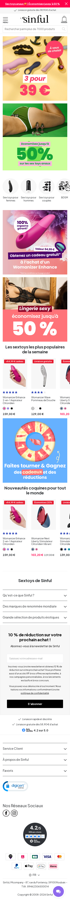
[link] (4, 408)
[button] (66, 3)
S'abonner (35, 704)
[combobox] (32, 29)
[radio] (4, 392)
